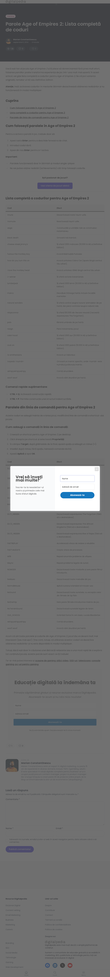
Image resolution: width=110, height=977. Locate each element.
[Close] (97, 469)
